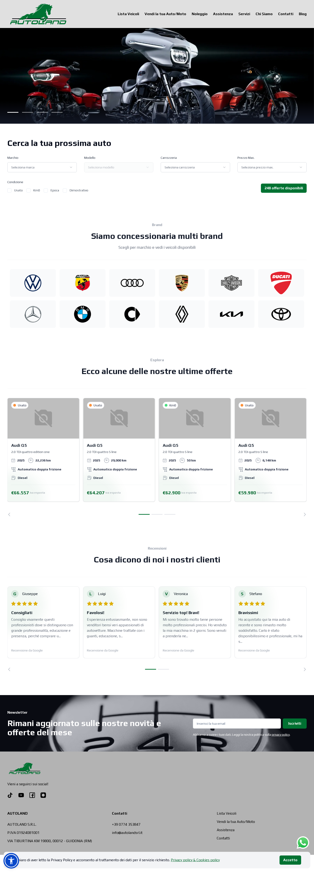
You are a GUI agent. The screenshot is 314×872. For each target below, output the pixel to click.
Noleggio (200, 14)
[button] (11, 860)
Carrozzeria (169, 157)
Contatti (285, 14)
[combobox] (42, 167)
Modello (89, 157)
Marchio (12, 157)
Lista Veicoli (128, 14)
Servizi (244, 14)
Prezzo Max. (245, 157)
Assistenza (223, 14)
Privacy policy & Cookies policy (195, 860)
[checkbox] (9, 190)
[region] (157, 457)
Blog (303, 14)
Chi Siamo (264, 14)
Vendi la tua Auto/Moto (165, 14)
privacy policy (281, 734)
